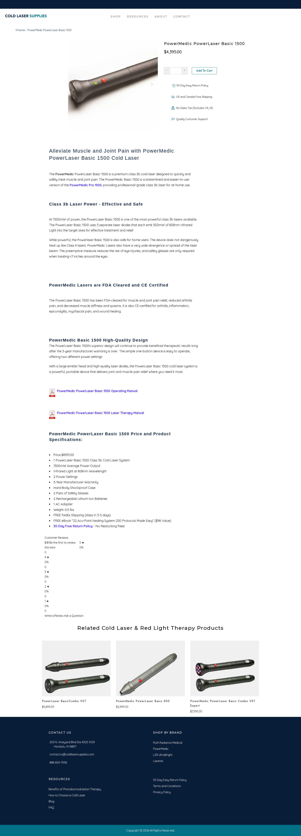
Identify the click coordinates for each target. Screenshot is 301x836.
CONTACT (181, 16)
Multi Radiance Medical (167, 742)
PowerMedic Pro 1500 (86, 185)
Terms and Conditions (167, 786)
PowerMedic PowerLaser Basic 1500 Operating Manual (97, 391)
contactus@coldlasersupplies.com (71, 754)
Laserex (158, 761)
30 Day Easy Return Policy (170, 780)
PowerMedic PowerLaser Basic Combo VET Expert (223, 703)
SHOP (116, 16)
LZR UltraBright (162, 755)
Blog (51, 801)
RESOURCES (138, 16)
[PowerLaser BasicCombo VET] (76, 668)
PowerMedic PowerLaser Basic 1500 (50, 30)
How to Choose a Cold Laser (67, 795)
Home (21, 30)
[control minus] (167, 70)
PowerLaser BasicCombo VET (64, 701)
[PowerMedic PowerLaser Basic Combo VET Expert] (224, 668)
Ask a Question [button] (73, 615)
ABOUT (161, 16)
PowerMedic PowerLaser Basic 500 (143, 701)
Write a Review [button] (54, 615)
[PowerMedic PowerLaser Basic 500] (150, 668)
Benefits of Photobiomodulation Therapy (75, 789)
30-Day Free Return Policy (72, 526)
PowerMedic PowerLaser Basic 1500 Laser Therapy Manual (100, 413)
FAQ (51, 807)
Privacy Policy (162, 792)
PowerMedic (64, 174)
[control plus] (184, 70)
